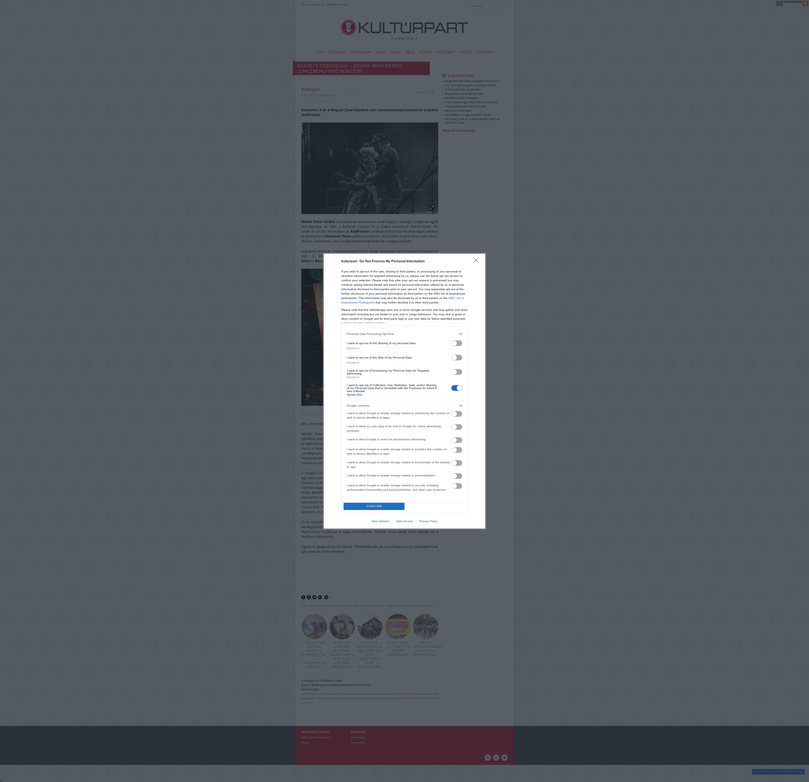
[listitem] (404, 334)
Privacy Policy (428, 521)
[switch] (456, 343)
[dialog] (404, 391)
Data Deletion (381, 521)
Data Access (404, 521)
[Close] (477, 262)
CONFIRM (374, 506)
